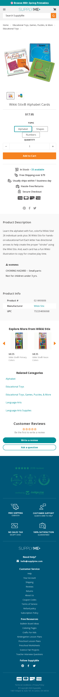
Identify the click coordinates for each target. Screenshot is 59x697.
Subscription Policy (29, 613)
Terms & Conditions (23, 685)
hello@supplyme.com (32, 561)
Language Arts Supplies (18, 410)
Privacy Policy (38, 685)
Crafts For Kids (29, 632)
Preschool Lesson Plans (29, 641)
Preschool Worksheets (29, 645)
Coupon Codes (29, 599)
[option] (10, 95)
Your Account (29, 578)
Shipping (29, 582)
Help (29, 573)
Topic (31, 122)
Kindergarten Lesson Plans (29, 636)
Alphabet (10, 378)
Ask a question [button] (29, 447)
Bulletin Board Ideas (29, 623)
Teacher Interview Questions (29, 654)
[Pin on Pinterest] (24, 208)
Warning (13, 264)
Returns (29, 591)
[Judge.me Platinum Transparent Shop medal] (29, 480)
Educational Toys (11, 28)
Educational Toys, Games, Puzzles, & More (33, 25)
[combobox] (27, 15)
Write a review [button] (29, 440)
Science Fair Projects (29, 649)
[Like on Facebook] (29, 208)
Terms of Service (29, 604)
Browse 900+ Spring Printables (31, 2)
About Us (29, 595)
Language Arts (14, 402)
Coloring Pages (29, 628)
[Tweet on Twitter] (35, 208)
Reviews (29, 586)
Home (6, 25)
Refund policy (29, 608)
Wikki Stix (39, 306)
